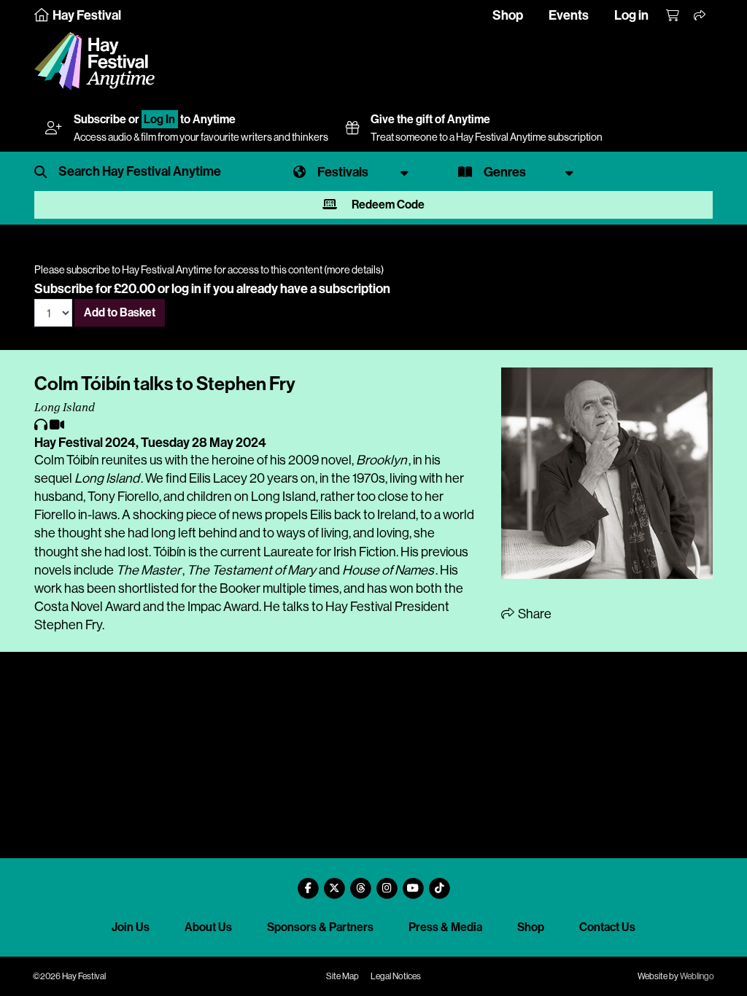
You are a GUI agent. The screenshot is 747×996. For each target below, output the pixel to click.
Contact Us (607, 927)
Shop (507, 15)
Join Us (131, 927)
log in (186, 289)
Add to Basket (119, 312)
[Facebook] (308, 882)
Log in (631, 15)
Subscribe (100, 119)
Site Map (342, 976)
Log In (159, 119)
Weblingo (697, 976)
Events (569, 15)
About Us (208, 927)
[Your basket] (673, 16)
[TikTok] (439, 882)
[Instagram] (387, 882)
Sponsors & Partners (320, 927)
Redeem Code (387, 204)
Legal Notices (396, 976)
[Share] (700, 16)
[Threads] (360, 882)
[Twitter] (334, 882)
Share (533, 614)
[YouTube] (413, 882)
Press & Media (445, 927)
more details (354, 270)
